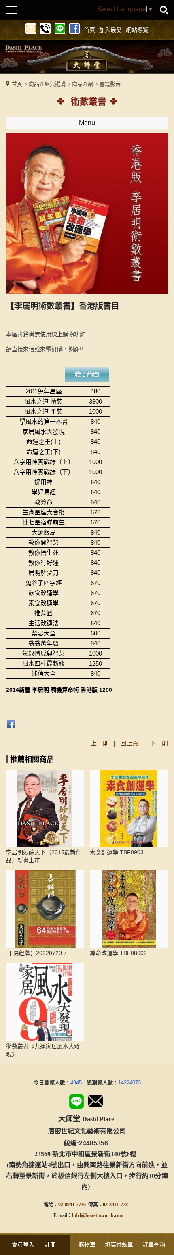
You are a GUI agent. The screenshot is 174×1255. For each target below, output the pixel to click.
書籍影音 (110, 84)
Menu (87, 122)
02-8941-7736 (72, 1204)
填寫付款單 (119, 1244)
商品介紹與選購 (47, 84)
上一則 (100, 743)
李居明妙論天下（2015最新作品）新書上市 (43, 856)
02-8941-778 (115, 1204)
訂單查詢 (153, 1244)
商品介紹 (82, 84)
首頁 (17, 84)
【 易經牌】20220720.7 (36, 953)
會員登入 (23, 1244)
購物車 (87, 1244)
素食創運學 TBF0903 (117, 852)
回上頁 (129, 743)
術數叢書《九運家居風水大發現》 (43, 1050)
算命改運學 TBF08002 (118, 953)
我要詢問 (87, 374)
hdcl (76, 1215)
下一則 (159, 743)
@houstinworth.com (102, 1215)
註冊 (50, 1244)
